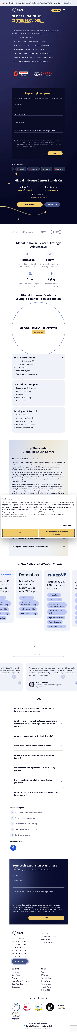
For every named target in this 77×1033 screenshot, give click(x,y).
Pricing (14, 978)
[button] (63, 10)
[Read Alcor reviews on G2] (21, 74)
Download (67, 3)
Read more (67, 525)
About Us (15, 972)
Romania (28, 169)
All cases (38, 654)
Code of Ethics (46, 990)
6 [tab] (40, 646)
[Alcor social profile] (46, 998)
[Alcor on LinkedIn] (30, 998)
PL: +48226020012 (18, 947)
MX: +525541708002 (19, 953)
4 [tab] (36, 646)
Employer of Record (48, 942)
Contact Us (56, 10)
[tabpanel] (21, 594)
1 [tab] (30, 646)
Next (63, 677)
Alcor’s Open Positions (20, 981)
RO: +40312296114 (19, 950)
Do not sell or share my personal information (56, 533)
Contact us (38, 332)
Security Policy (46, 987)
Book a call (52, 205)
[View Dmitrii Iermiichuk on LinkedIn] (5, 683)
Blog (42, 972)
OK (20, 533)
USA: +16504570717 (19, 938)
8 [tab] (44, 646)
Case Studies (16, 975)
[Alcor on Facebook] (38, 998)
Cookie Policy (7, 517)
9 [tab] (46, 646)
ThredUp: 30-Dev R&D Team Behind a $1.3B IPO (48, 585)
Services (44, 933)
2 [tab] (32, 646)
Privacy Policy (21, 517)
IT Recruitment (46, 939)
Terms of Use (43, 142)
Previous (14, 677)
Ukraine (41, 169)
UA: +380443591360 (19, 944)
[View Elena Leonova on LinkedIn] (62, 683)
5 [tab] (38, 646)
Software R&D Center (49, 936)
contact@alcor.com (19, 956)
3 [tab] (34, 646)
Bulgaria (54, 169)
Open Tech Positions (19, 984)
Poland (15, 169)
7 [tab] (42, 646)
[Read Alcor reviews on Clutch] (43, 74)
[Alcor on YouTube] (42, 998)
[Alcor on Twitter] (34, 998)
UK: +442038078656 (19, 941)
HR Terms (44, 975)
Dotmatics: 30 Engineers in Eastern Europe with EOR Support (20, 586)
